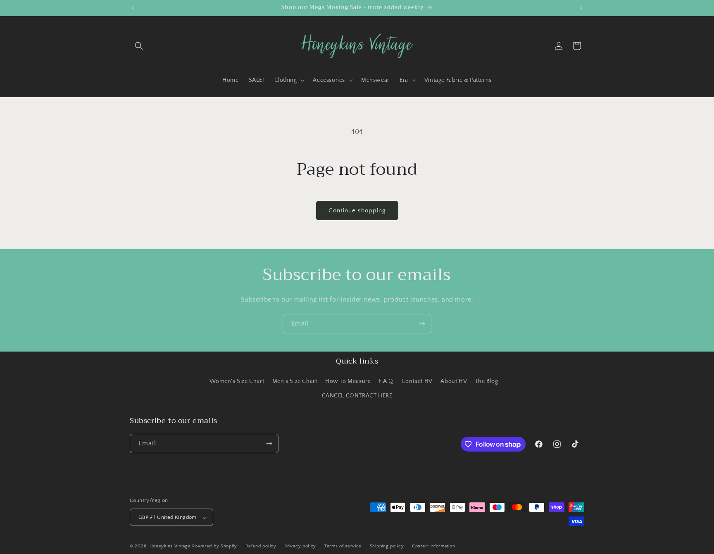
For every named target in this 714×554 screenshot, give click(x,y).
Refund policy (260, 546)
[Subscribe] (422, 323)
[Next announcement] (581, 8)
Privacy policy (300, 546)
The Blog (486, 381)
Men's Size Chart (294, 381)
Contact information (433, 546)
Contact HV (417, 381)
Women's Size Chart (236, 381)
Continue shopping (357, 210)
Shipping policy (387, 546)
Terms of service (343, 546)
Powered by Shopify (214, 546)
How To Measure (348, 381)
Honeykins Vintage (170, 546)
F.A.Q (386, 381)
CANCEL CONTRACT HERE (357, 396)
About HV (453, 381)
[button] (139, 46)
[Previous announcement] (133, 8)
